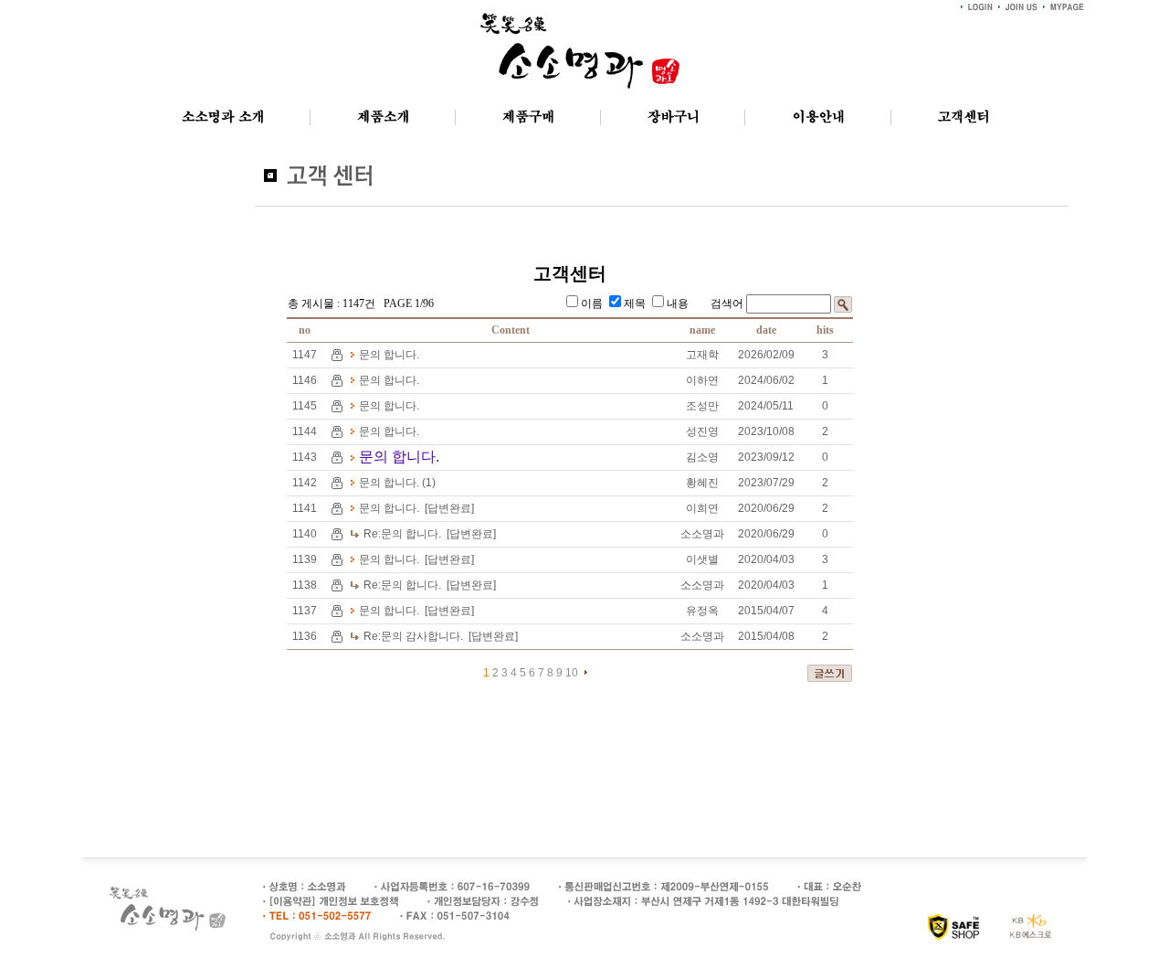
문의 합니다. (389, 354)
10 (571, 672)
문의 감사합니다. (413, 636)
